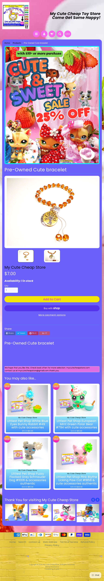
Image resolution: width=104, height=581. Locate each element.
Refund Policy (88, 542)
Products (17, 43)
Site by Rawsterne (52, 567)
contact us (34, 542)
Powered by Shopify (52, 569)
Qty (6, 285)
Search (22, 542)
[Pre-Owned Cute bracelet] (26, 256)
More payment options (52, 315)
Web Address (50, 542)
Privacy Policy (52, 545)
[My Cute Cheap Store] (15, 15)
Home (7, 43)
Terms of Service (69, 542)
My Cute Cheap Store (25, 267)
